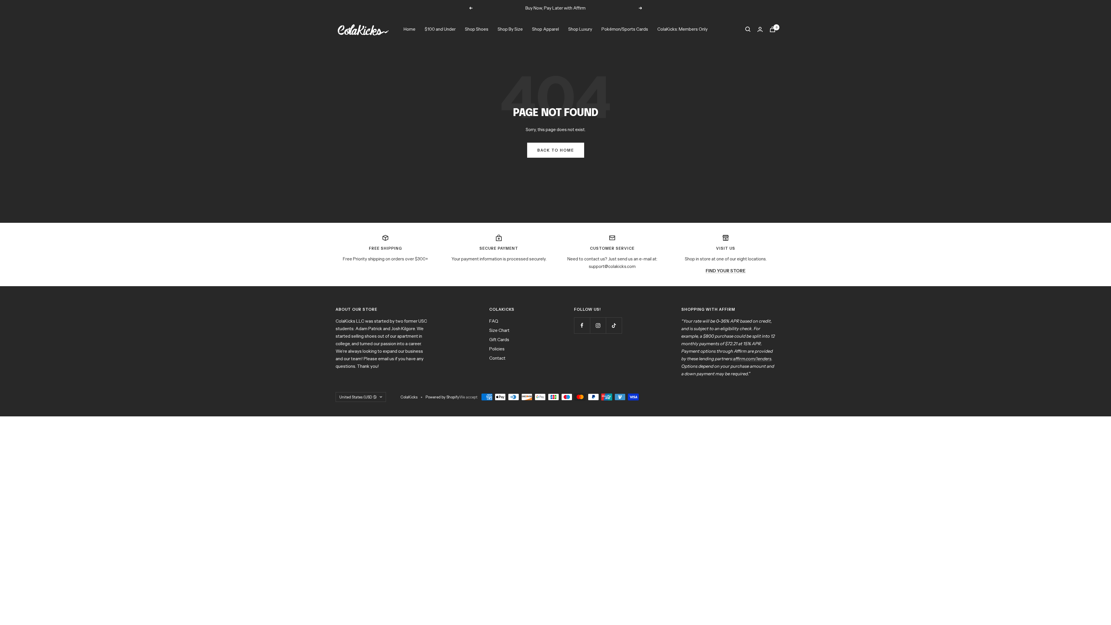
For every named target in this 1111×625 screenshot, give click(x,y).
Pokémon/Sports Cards (625, 29)
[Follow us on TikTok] (614, 325)
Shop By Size (510, 29)
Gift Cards (499, 339)
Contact (497, 358)
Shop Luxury (580, 29)
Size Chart (499, 330)
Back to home (555, 150)
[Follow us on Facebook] (582, 325)
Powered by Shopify (442, 397)
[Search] (748, 29)
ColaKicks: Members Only (682, 29)
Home (409, 29)
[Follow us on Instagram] (598, 325)
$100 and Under (440, 29)
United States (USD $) (358, 397)
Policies (497, 349)
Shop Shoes (476, 29)
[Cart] (772, 29)
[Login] (760, 29)
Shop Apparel (545, 29)
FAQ (493, 321)
